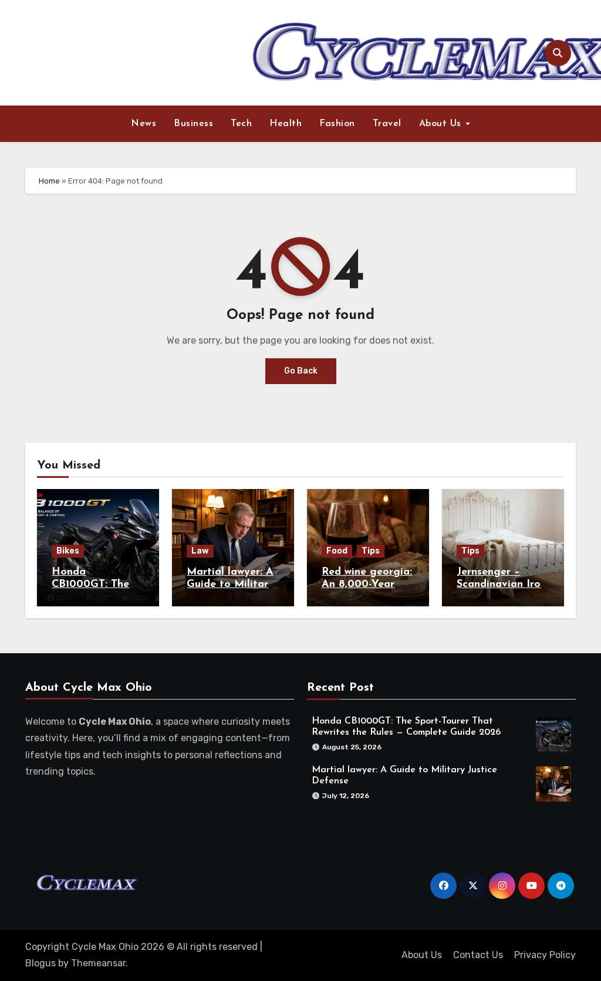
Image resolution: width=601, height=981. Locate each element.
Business (193, 123)
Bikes (67, 551)
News (143, 123)
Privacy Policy (545, 954)
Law (200, 551)
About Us (442, 123)
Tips (371, 551)
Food (336, 551)
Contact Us (478, 954)
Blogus (40, 963)
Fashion (337, 123)
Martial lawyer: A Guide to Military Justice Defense (230, 585)
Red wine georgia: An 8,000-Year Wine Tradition (367, 585)
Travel (387, 123)
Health (285, 123)
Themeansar (98, 963)
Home (49, 180)
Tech (241, 123)
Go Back (301, 371)
